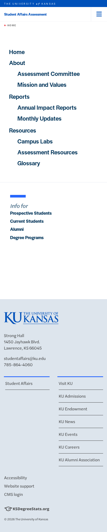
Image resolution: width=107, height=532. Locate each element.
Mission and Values (41, 84)
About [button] (17, 62)
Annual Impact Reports (47, 107)
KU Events (68, 434)
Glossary (28, 163)
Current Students (27, 221)
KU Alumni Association (79, 460)
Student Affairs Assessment (25, 14)
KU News (67, 421)
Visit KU (66, 383)
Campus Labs (35, 141)
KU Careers (69, 447)
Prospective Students (31, 213)
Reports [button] (19, 96)
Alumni (17, 229)
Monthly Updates (39, 118)
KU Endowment (73, 409)
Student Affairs (18, 383)
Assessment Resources (47, 152)
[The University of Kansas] (31, 322)
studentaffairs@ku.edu (25, 358)
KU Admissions (72, 396)
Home (11, 25)
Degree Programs (27, 237)
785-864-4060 (18, 364)
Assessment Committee (48, 73)
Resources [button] (22, 130)
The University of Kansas (31, 519)
